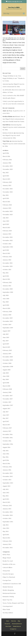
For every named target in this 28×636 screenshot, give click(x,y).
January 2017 (7, 431)
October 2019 (7, 324)
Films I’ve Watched (9, 577)
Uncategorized (7, 606)
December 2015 (8, 473)
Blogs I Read (7, 558)
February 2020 (7, 311)
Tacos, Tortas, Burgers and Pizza (13, 603)
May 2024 (5, 195)
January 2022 (7, 260)
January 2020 (7, 315)
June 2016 (6, 454)
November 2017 (8, 399)
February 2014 (7, 541)
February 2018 (7, 389)
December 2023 (8, 211)
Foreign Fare (7, 580)
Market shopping (8, 590)
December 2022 (8, 237)
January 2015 (7, 509)
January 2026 (7, 163)
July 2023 (5, 218)
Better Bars (6, 554)
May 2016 (5, 457)
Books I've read (8, 561)
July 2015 (5, 489)
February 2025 (7, 182)
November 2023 (8, 214)
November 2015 (8, 476)
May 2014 (5, 531)
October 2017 (7, 402)
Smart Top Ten (7, 600)
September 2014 (8, 522)
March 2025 (6, 179)
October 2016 (7, 441)
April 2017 (6, 421)
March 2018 (6, 386)
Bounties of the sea (9, 564)
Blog (19, 621)
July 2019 (5, 334)
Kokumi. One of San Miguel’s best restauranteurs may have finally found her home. (14, 119)
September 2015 (8, 483)
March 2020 (6, 308)
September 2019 (8, 328)
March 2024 (6, 201)
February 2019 (7, 350)
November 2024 (8, 192)
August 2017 (6, 408)
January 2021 (7, 286)
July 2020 (5, 295)
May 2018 (5, 379)
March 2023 (6, 227)
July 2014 (5, 525)
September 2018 (8, 366)
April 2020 (6, 305)
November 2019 (8, 321)
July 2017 (5, 412)
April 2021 (6, 276)
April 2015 (6, 499)
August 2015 (6, 486)
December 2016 (8, 434)
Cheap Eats (6, 571)
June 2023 (6, 221)
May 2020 (5, 302)
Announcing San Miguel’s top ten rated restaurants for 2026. (14, 127)
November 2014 (8, 515)
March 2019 (6, 347)
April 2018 (6, 383)
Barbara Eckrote (8, 133)
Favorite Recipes (8, 574)
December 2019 (8, 318)
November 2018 (8, 360)
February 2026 (7, 159)
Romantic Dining (8, 596)
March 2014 (6, 538)
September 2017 (8, 405)
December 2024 (8, 189)
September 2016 (8, 444)
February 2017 (7, 428)
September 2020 (8, 292)
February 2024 (7, 205)
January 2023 (7, 234)
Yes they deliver (8, 613)
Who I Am (13, 621)
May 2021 (5, 273)
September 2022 (8, 247)
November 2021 (8, 266)
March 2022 (6, 253)
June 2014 (6, 528)
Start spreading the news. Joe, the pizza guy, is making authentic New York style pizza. (14, 39)
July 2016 (5, 450)
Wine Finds (6, 609)
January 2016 (7, 470)
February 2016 (7, 467)
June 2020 (6, 298)
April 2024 (6, 198)
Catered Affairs (7, 567)
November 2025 (8, 169)
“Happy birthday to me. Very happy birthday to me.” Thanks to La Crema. (13, 78)
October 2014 (7, 518)
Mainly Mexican (8, 587)
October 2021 (7, 269)
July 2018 (5, 373)
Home (7, 621)
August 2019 (6, 331)
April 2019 (6, 344)
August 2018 (6, 370)
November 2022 (8, 240)
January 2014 (7, 544)
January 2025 (7, 185)
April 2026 (6, 153)
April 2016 (6, 460)
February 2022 (7, 256)
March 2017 (6, 425)
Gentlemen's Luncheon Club (12, 583)
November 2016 (8, 437)
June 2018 (6, 376)
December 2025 (8, 166)
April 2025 (6, 176)
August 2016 (6, 447)
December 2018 (8, 357)
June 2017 (6, 415)
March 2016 (6, 463)
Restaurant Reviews (9, 593)
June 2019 (6, 337)
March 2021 (6, 279)
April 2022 (6, 250)
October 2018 (7, 363)
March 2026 (6, 156)
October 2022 (7, 244)
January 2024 (7, 208)
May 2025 (5, 172)
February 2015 (7, 505)
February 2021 (7, 282)
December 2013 (8, 547)
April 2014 (6, 534)
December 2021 (8, 263)
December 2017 (8, 395)
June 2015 (6, 492)
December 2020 (8, 289)
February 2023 (7, 231)
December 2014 (8, 512)
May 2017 (5, 418)
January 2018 (7, 392)
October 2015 (7, 480)
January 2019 (7, 353)
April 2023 (6, 224)
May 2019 (5, 341)
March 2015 (6, 502)
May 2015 (5, 496)
